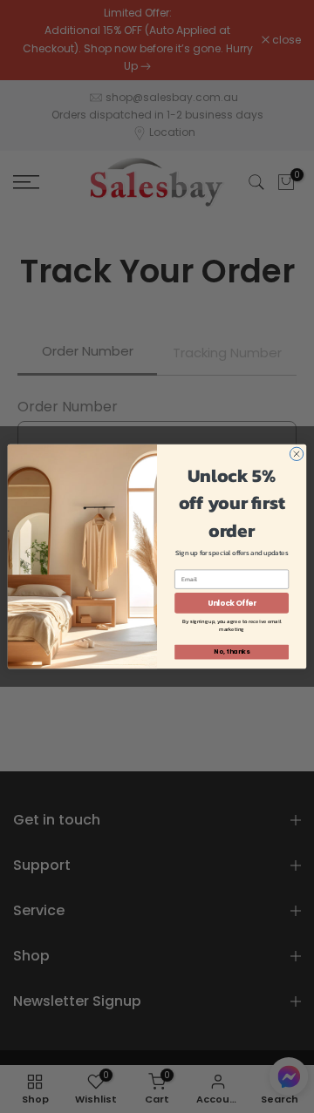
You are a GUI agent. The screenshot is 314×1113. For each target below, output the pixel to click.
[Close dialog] (296, 453)
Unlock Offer (232, 603)
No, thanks (231, 652)
